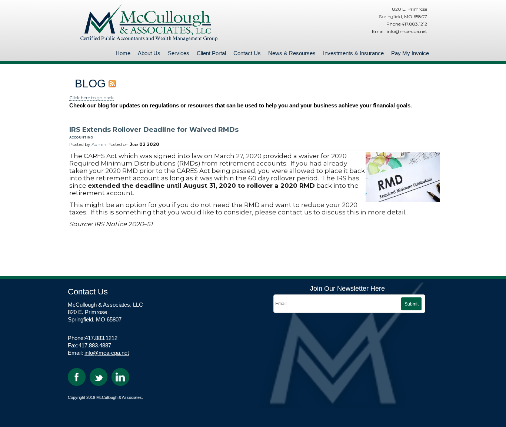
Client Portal (211, 53)
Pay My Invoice (410, 53)
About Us (149, 53)
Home (123, 53)
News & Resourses (292, 53)
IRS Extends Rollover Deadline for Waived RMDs (154, 130)
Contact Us (247, 53)
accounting (81, 137)
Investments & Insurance (353, 53)
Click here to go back (91, 97)
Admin (98, 144)
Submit (412, 304)
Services (178, 53)
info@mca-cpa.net (106, 353)
